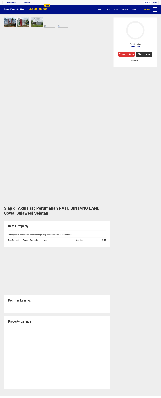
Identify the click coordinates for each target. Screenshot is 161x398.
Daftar (155, 2)
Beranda (147, 9)
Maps (116, 9)
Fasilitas (125, 9)
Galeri (100, 9)
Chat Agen (144, 54)
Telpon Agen (126, 54)
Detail (108, 9)
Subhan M (135, 46)
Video (134, 9)
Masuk (147, 2)
